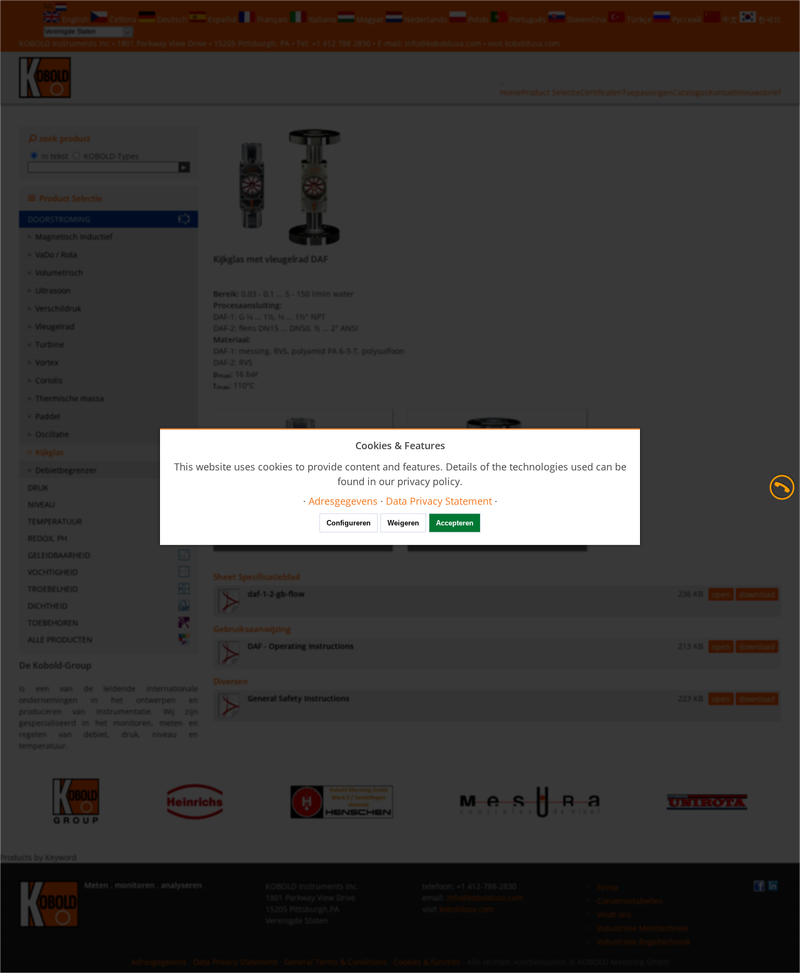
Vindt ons (614, 914)
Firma (607, 887)
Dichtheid (47, 606)
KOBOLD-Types (111, 156)
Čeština (123, 19)
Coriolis (49, 380)
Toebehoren (53, 622)
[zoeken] (184, 167)
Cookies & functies (426, 962)
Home (510, 92)
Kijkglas (49, 452)
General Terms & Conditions (335, 962)
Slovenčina (586, 19)
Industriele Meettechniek (642, 928)
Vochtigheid (53, 572)
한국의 (768, 19)
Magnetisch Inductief (74, 236)
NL (50, 6)
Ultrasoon (53, 290)
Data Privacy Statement (235, 962)
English (75, 19)
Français (272, 19)
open (721, 594)
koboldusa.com (532, 43)
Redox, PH (47, 538)
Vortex (46, 362)
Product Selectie (550, 92)
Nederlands (426, 19)
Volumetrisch (59, 272)
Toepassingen (647, 92)
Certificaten (601, 92)
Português (528, 19)
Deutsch (172, 19)
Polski (478, 19)
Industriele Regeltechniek (643, 942)
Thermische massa (69, 398)
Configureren (349, 523)
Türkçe (639, 19)
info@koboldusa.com (443, 43)
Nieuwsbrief (758, 92)
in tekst (54, 156)
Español (222, 19)
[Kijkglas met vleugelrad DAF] (290, 187)
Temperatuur (55, 521)
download (757, 594)
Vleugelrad (55, 326)
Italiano (322, 19)
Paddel (47, 416)
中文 (730, 19)
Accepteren (454, 523)
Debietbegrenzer (66, 470)
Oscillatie (52, 434)
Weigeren (403, 523)
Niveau (41, 504)
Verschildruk (58, 308)
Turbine (49, 344)
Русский (687, 19)
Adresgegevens (159, 962)
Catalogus (691, 92)
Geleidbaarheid (59, 555)
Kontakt (722, 92)
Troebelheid (53, 589)
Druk (38, 487)
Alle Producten (60, 639)
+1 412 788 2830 (342, 43)
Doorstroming (59, 219)
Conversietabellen (630, 901)
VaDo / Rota (56, 254)
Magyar (370, 19)
